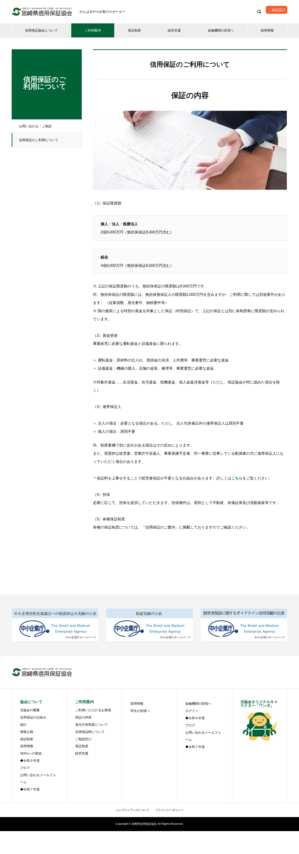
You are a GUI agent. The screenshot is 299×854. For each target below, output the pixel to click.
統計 (23, 724)
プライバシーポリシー (169, 810)
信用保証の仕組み (33, 717)
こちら (236, 478)
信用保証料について (90, 732)
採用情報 (267, 30)
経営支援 (174, 30)
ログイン (191, 711)
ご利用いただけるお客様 (93, 710)
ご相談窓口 (83, 739)
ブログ (25, 768)
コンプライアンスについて (133, 810)
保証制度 (134, 30)
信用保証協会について (41, 30)
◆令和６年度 (30, 760)
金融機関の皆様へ (221, 30)
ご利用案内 (93, 30)
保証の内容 (83, 717)
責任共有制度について (91, 724)
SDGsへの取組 (31, 753)
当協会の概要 (30, 710)
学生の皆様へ (140, 711)
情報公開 (26, 732)
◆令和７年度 (30, 789)
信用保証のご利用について (38, 140)
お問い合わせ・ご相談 (35, 126)
